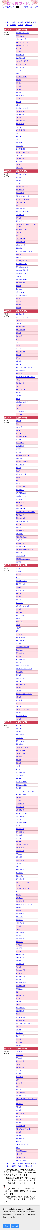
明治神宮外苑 (20, 810)
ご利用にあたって (31, 7)
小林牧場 (18, 587)
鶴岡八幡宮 (19, 1077)
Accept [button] (15, 1226)
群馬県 (27, 22)
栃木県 (20, 22)
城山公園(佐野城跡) (21, 295)
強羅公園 (18, 1141)
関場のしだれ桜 (20, 292)
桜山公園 (18, 86)
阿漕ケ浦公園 (20, 36)
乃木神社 (18, 183)
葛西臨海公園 (20, 964)
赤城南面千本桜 (20, 370)
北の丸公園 (19, 738)
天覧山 (18, 480)
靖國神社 (18, 731)
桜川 (17, 133)
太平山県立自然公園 (22, 267)
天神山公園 (19, 622)
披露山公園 (19, 1089)
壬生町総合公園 (20, 283)
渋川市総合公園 (20, 352)
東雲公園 (18, 286)
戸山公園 (18, 800)
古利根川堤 (19, 552)
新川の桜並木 (20, 235)
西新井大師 (19, 948)
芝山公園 (18, 609)
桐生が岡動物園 (20, 330)
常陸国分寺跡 (20, 124)
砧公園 (18, 885)
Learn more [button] (8, 1220)
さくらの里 (19, 414)
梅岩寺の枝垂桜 (20, 1020)
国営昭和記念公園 (21, 976)
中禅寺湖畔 (19, 248)
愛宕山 (18, 73)
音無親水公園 (20, 913)
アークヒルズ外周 (21, 782)
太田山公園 (19, 703)
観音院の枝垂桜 (20, 111)
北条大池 (18, 127)
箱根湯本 (18, 1135)
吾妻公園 (18, 333)
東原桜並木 (19, 1104)
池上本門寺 (19, 873)
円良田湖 (18, 421)
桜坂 (17, 866)
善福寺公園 (19, 907)
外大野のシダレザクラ (22, 33)
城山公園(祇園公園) (21, 261)
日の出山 (18, 1039)
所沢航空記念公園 (21, 493)
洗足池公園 (19, 863)
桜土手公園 (19, 650)
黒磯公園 (18, 177)
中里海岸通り (20, 640)
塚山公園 (18, 1074)
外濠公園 (18, 728)
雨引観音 (18, 92)
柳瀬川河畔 (19, 505)
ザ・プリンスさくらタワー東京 (25, 791)
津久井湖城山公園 (21, 1151)
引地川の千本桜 (20, 1092)
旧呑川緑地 (19, 876)
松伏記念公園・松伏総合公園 (24, 549)
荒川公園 (18, 935)
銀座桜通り (19, 756)
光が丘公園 (19, 945)
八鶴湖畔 (18, 628)
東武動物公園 (20, 543)
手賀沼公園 (19, 574)
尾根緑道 (18, 1001)
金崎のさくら (20, 257)
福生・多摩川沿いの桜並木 (24, 1023)
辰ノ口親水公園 (20, 58)
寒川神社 (18, 1116)
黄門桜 (18, 625)
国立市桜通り (20, 1011)
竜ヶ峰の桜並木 (20, 149)
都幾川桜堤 (19, 458)
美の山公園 (19, 427)
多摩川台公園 (20, 869)
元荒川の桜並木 (20, 509)
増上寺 (18, 769)
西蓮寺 (18, 164)
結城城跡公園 (20, 114)
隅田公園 (18, 838)
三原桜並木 (19, 320)
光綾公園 (18, 1107)
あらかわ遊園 (20, 932)
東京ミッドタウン (21, 785)
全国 (6, 22)
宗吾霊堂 (18, 600)
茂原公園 (18, 706)
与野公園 (18, 527)
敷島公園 (18, 364)
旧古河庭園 (19, 920)
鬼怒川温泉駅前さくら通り (24, 251)
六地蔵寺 (18, 89)
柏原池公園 (19, 117)
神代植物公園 (20, 995)
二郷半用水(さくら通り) (23, 559)
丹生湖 (18, 399)
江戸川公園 (19, 819)
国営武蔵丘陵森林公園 (22, 455)
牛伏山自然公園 (20, 389)
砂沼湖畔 (18, 99)
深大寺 (18, 998)
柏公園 (18, 568)
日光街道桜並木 (20, 239)
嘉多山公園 (19, 289)
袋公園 (18, 618)
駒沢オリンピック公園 (22, 882)
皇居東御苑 (19, 744)
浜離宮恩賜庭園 (20, 750)
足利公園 (18, 304)
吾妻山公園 (19, 1119)
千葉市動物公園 (20, 684)
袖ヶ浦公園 (19, 700)
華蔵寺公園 (19, 374)
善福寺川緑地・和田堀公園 (24, 904)
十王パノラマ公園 (21, 64)
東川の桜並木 (20, 490)
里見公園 (18, 656)
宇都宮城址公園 (20, 242)
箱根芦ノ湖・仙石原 (22, 1144)
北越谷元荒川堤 (20, 556)
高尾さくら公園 (20, 518)
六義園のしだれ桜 (21, 822)
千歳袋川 (18, 298)
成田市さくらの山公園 (22, 606)
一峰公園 (18, 396)
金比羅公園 (19, 1033)
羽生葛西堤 (19, 534)
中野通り (18, 895)
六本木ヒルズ (20, 775)
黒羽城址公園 (20, 190)
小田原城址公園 (20, 1126)
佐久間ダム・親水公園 (22, 709)
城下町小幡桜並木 (21, 411)
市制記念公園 (20, 590)
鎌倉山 (18, 1086)
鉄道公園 (18, 1123)
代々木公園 (19, 891)
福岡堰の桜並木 (20, 130)
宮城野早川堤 (20, 1138)
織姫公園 (18, 301)
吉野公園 (18, 102)
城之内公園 (19, 348)
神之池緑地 (19, 161)
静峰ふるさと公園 (21, 39)
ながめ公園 (19, 323)
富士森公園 (19, 973)
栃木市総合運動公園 (22, 270)
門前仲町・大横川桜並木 (23, 844)
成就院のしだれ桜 (21, 279)
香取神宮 (18, 596)
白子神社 (18, 643)
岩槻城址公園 (20, 530)
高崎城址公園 (20, 383)
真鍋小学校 (19, 142)
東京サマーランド (21, 1036)
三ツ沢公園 (19, 1055)
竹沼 (17, 408)
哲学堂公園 (19, 898)
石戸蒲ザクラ (20, 515)
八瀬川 (18, 342)
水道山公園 (19, 336)
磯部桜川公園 (20, 95)
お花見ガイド (8, 7)
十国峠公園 (19, 48)
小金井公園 (19, 1004)
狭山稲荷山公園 (20, 487)
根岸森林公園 (20, 1067)
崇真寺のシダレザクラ (22, 212)
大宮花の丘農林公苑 (22, 521)
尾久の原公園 (20, 939)
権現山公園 (19, 155)
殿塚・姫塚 (19, 612)
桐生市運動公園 (20, 326)
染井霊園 (18, 910)
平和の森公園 (20, 879)
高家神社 (18, 713)
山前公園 (18, 308)
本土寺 (18, 578)
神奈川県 (28, 25)
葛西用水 (18, 562)
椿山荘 (18, 826)
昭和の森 (18, 691)
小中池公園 (19, 634)
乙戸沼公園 (19, 146)
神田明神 (18, 725)
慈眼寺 (18, 380)
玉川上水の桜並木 (21, 982)
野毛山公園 (19, 1058)
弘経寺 (18, 105)
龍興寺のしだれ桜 (21, 273)
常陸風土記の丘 (20, 121)
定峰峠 (18, 430)
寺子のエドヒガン (21, 174)
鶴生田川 (18, 345)
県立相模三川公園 (21, 1095)
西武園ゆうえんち (21, 496)
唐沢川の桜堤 (20, 443)
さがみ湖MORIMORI (22, 1157)
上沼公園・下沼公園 (22, 461)
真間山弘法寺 (20, 653)
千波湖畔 (18, 80)
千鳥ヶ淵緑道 (20, 735)
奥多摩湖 (18, 1045)
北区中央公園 (20, 923)
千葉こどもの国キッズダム (24, 694)
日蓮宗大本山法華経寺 (22, 647)
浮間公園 (18, 926)
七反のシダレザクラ (22, 42)
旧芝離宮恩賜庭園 (21, 772)
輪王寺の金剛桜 (20, 245)
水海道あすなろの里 (22, 108)
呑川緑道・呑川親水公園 (23, 888)
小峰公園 (18, 1030)
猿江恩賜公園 (20, 851)
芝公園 (18, 766)
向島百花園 (19, 835)
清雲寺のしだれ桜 (21, 436)
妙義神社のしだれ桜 (22, 402)
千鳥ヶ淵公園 (20, 741)
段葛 (17, 1080)
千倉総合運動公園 (21, 716)
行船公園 (18, 961)
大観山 (18, 1148)
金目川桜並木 (20, 1113)
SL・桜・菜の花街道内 (22, 199)
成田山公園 (19, 603)
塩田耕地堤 (19, 1042)
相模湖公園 (19, 1154)
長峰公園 (18, 218)
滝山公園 (18, 967)
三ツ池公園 (19, 1052)
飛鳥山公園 (19, 917)
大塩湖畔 (18, 392)
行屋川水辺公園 (20, 202)
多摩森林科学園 (20, 970)
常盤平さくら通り (21, 584)
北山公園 (18, 70)
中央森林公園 (20, 954)
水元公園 (18, 951)
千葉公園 (18, 675)
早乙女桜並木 (20, 221)
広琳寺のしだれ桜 (21, 229)
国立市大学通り (20, 1008)
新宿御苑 (18, 797)
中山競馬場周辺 (20, 659)
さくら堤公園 (20, 465)
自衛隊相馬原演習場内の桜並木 (25, 377)
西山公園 (18, 51)
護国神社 (18, 83)
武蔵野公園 (19, 989)
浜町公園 (18, 760)
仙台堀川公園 (20, 848)
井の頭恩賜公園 (20, 986)
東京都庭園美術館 (21, 794)
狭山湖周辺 (19, 499)
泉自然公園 (19, 687)
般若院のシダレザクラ (22, 152)
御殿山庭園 (19, 857)
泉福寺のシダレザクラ (22, 45)
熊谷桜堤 (18, 439)
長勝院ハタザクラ (21, 502)
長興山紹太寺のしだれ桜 (23, 1129)
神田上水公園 (20, 807)
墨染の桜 (18, 631)
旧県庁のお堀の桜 (21, 77)
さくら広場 (19, 672)
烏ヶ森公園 (19, 180)
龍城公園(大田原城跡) (22, 186)
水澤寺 (18, 358)
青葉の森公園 (20, 678)
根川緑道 (18, 979)
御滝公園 (18, 662)
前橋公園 (18, 361)
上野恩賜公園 (20, 829)
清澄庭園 (18, 841)
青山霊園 (18, 788)
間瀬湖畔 (18, 449)
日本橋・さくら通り (22, 747)
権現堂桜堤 (19, 540)
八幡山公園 (19, 232)
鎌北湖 (18, 471)
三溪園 (18, 1064)
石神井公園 (19, 942)
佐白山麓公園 (20, 67)
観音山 (18, 386)
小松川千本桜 (20, 957)
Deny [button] (7, 1226)
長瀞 (17, 424)
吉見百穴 (18, 468)
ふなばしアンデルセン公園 (24, 669)
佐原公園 (18, 593)
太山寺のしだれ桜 (21, 264)
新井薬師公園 (20, 901)
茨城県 (13, 22)
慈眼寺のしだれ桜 (21, 474)
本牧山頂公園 (20, 1061)
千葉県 (13, 25)
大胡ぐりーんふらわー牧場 (24, 367)
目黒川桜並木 (20, 860)
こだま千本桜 (20, 446)
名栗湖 (18, 477)
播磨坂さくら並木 (21, 813)
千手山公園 (19, 254)
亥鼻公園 (18, 681)
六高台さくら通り (21, 581)
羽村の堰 (18, 1026)
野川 (17, 992)
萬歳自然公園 (20, 615)
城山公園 (18, 452)
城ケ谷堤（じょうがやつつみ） (25, 512)
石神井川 (18, 929)
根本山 (18, 205)
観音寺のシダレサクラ (22, 196)
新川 (17, 139)
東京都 (20, 25)
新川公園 (18, 763)
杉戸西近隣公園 (20, 546)
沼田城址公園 (20, 314)
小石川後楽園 (20, 816)
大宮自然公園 (20, 55)
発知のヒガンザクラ (22, 317)
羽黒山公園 (19, 168)
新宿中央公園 (20, 804)
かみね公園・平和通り (22, 61)
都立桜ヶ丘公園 (20, 1017)
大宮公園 (18, 524)
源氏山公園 (19, 1083)
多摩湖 (18, 1014)
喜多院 (18, 483)
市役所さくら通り (21, 1160)
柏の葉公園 (19, 571)
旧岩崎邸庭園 (20, 832)
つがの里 (18, 276)
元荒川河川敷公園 (21, 537)
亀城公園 (18, 136)
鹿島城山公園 (20, 158)
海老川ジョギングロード (23, 665)
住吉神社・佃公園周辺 (22, 753)
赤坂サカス (19, 778)
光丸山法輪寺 (20, 193)
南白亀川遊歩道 (20, 637)
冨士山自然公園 (20, 208)
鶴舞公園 (18, 697)
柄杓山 (18, 339)
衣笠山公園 (19, 1070)
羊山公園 (18, 433)
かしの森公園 (20, 215)
